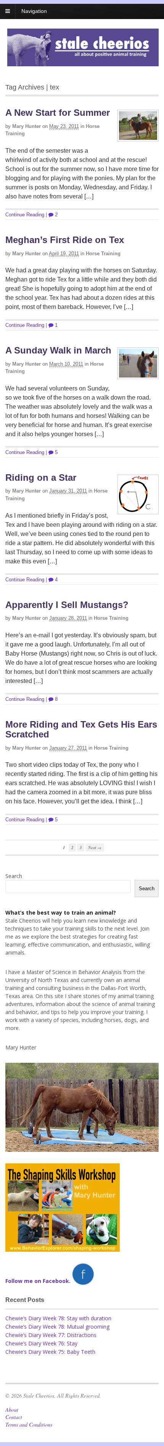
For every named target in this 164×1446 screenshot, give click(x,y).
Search (13, 876)
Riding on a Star (40, 477)
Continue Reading (24, 215)
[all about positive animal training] (83, 62)
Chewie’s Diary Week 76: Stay (41, 1343)
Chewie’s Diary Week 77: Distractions (50, 1335)
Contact (13, 1416)
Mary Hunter (26, 126)
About (11, 1409)
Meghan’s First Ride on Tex (64, 240)
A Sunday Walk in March (58, 350)
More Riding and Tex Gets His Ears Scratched (81, 729)
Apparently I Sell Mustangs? (67, 605)
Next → (94, 847)
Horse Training (103, 253)
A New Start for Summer (57, 112)
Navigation (34, 11)
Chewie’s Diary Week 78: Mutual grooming (57, 1326)
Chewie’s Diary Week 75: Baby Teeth (50, 1351)
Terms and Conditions (28, 1424)
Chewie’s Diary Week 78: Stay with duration (58, 1318)
